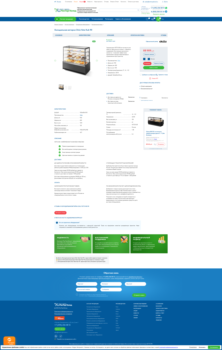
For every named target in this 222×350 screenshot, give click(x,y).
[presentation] (55, 60)
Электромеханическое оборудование (95, 318)
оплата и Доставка (137, 35)
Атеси (117, 325)
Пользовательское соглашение (63, 314)
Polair (117, 307)
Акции (81, 1)
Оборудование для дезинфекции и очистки (97, 323)
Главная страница (58, 24)
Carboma (118, 309)
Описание (110, 35)
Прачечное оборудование (93, 325)
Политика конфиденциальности (63, 311)
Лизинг (76, 1)
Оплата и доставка (133, 1)
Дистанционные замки (92, 332)
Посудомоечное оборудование (94, 328)
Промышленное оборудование (94, 311)
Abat (117, 321)
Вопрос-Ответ (114, 1)
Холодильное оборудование (83, 24)
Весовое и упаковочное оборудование (96, 321)
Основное (58, 35)
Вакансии (159, 306)
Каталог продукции (66, 19)
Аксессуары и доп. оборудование (94, 335)
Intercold (118, 316)
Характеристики (84, 35)
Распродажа (109, 19)
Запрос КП (155, 78)
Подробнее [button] (193, 347)
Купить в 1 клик (158, 63)
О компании (68, 1)
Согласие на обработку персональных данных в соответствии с (93, 295)
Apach (117, 330)
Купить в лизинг (154, 67)
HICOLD (118, 328)
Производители (84, 19)
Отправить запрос (139, 295)
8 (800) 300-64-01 (158, 12)
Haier (117, 323)
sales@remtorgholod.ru (135, 277)
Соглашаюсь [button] (214, 347)
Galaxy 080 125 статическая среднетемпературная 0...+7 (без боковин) (155, 133)
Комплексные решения (140, 304)
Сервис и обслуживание (123, 19)
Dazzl (155, 139)
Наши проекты (98, 1)
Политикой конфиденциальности (98, 296)
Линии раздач (90, 330)
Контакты (123, 1)
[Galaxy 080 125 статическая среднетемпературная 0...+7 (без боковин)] (155, 121)
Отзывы (106, 1)
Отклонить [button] (202, 347)
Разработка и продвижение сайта (66, 339)
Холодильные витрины (97, 24)
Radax (117, 311)
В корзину (147, 63)
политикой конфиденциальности (168, 347)
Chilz (119, 61)
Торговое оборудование (92, 314)
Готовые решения (97, 19)
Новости (89, 1)
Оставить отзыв (60, 213)
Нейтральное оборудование (93, 316)
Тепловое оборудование (92, 309)
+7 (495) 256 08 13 (158, 8)
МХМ (117, 318)
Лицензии (159, 320)
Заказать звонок (159, 14)
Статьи (136, 315)
